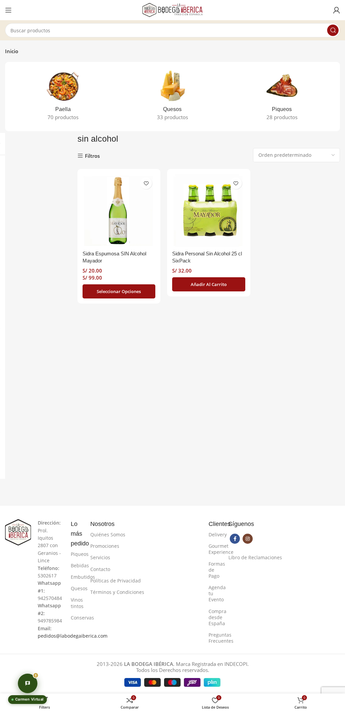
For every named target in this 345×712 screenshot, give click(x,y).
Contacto (100, 569)
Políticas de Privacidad (115, 580)
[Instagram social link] (248, 539)
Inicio (11, 51)
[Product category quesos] (172, 96)
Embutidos (77, 577)
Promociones (104, 546)
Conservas (77, 617)
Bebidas (77, 565)
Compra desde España (215, 617)
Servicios (100, 557)
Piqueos (77, 554)
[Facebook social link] (235, 539)
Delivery (215, 534)
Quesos (77, 588)
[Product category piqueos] (281, 96)
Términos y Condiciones (117, 592)
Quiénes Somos (107, 534)
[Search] (333, 30)
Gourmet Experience (215, 549)
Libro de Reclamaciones (255, 557)
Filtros (92, 156)
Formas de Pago (215, 570)
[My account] (336, 10)
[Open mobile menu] (8, 10)
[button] (208, 284)
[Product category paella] (63, 96)
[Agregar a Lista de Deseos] (146, 183)
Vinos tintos (77, 603)
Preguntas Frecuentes (215, 638)
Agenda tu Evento (215, 593)
